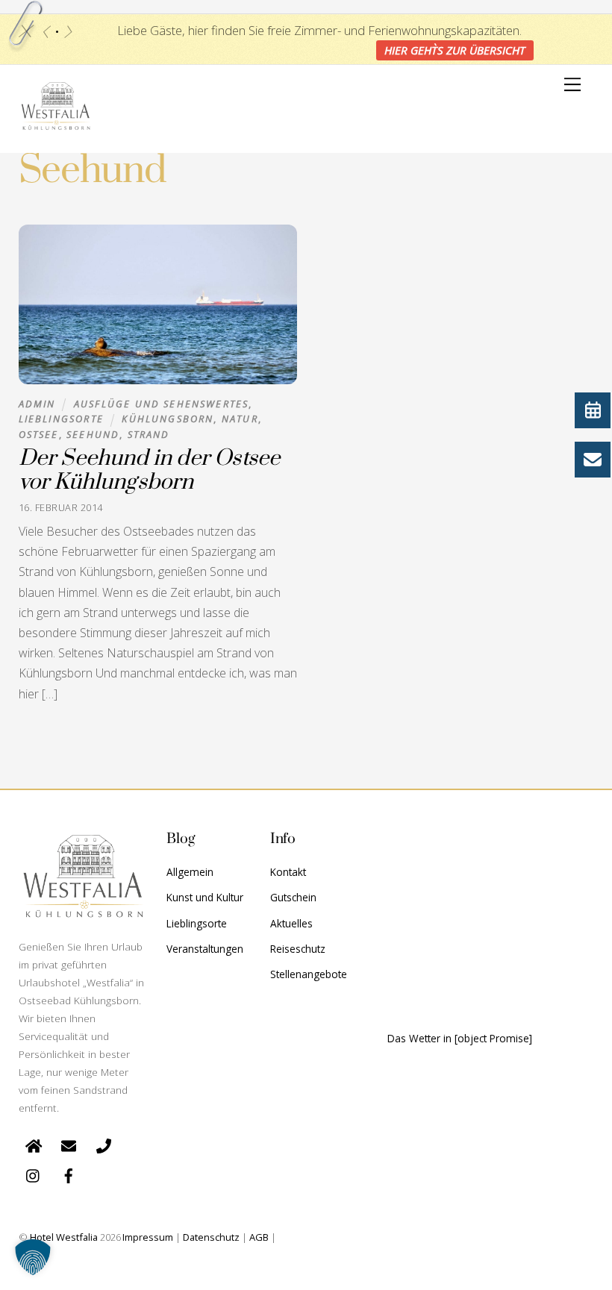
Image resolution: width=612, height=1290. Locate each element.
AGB (259, 1237)
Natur (240, 418)
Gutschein (293, 897)
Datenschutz (211, 1237)
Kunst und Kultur (204, 897)
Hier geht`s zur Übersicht (454, 50)
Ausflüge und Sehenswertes (161, 403)
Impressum (147, 1237)
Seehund (92, 434)
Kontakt (288, 872)
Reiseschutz (297, 949)
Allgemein (189, 872)
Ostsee (39, 434)
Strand (149, 434)
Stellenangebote (308, 974)
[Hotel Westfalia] (56, 126)
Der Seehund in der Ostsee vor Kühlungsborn (150, 471)
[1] (57, 32)
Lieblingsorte (61, 418)
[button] (33, 1257)
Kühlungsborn (167, 418)
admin (37, 403)
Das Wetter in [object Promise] (459, 1038)
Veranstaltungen (204, 949)
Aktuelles (291, 923)
